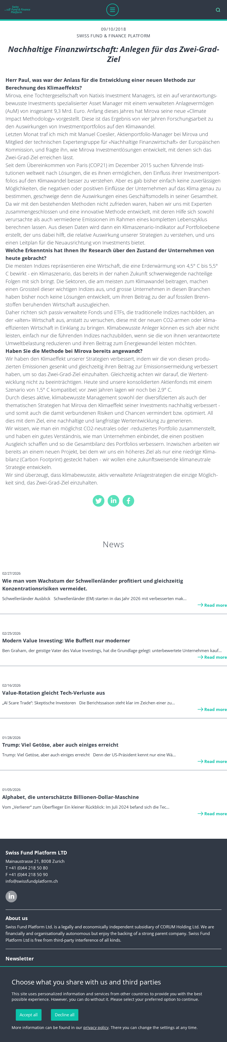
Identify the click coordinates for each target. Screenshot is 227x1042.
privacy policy (96, 1027)
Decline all (64, 1014)
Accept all (29, 1014)
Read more (215, 605)
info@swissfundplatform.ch (32, 881)
